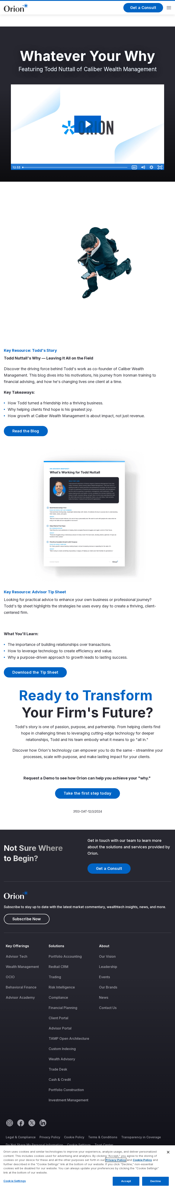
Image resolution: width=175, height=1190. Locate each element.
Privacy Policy (49, 1137)
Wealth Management (22, 967)
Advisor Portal (60, 1028)
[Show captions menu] (134, 167)
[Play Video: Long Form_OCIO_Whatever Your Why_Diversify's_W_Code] (87, 124)
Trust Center (104, 1145)
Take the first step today (87, 793)
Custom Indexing (62, 1049)
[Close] (168, 1152)
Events (104, 977)
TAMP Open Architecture (69, 1038)
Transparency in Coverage (141, 1137)
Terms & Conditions (102, 1137)
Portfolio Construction (66, 1090)
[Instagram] (9, 1122)
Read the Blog (25, 431)
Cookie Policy (74, 1137)
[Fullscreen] (160, 167)
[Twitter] (31, 1122)
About (104, 946)
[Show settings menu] (151, 167)
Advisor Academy (20, 997)
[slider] (75, 167)
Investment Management (68, 1100)
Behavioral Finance (21, 987)
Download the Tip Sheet (35, 672)
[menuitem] (25, 1025)
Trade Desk (58, 1069)
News (103, 997)
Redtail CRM (58, 967)
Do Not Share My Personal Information (34, 1145)
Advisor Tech (16, 956)
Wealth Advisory (62, 1059)
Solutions (56, 946)
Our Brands (108, 987)
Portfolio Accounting (65, 956)
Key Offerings (17, 946)
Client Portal (58, 1018)
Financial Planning (63, 1008)
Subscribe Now (26, 919)
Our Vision (107, 956)
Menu (168, 7)
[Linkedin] (42, 1122)
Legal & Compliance (21, 1137)
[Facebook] (20, 1122)
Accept (126, 1181)
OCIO (10, 977)
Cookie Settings (79, 1145)
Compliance (58, 997)
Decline (155, 1181)
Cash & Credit (60, 1079)
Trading (55, 977)
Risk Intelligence (62, 987)
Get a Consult (143, 7)
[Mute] (143, 167)
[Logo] (16, 7)
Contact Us (108, 1008)
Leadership (108, 967)
